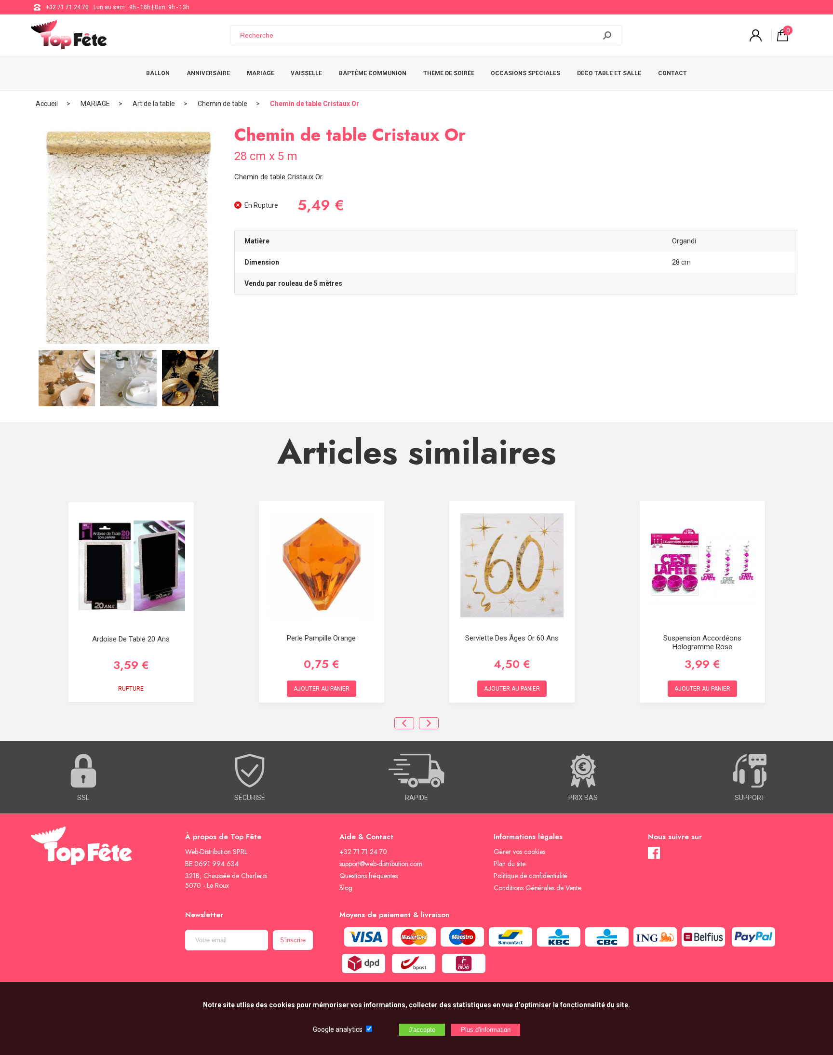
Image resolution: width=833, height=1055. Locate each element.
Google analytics (338, 1029)
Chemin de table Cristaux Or (314, 103)
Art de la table (154, 103)
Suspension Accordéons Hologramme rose (702, 642)
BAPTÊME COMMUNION (372, 73)
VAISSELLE (306, 73)
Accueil (47, 103)
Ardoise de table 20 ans (131, 639)
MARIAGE (260, 73)
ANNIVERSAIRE (208, 73)
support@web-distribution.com (380, 863)
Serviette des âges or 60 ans (512, 638)
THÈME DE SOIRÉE (448, 73)
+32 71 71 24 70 (67, 7)
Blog (345, 888)
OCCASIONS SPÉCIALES (525, 73)
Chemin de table (222, 103)
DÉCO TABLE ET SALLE (609, 73)
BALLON (158, 73)
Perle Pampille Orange (321, 638)
